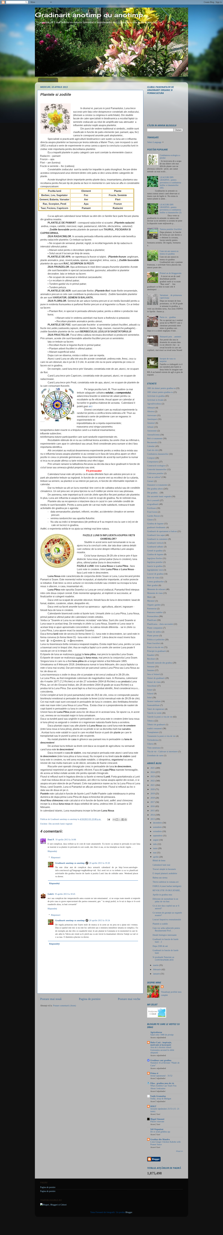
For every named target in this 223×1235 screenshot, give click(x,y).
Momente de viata (154, 593)
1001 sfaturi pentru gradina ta (160, 392)
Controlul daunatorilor (156, 469)
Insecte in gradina (154, 566)
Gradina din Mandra (160, 1139)
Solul (149, 697)
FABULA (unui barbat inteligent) (167, 886)
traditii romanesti (154, 728)
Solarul (150, 693)
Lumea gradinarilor (155, 581)
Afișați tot (179, 1151)
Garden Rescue (153, 516)
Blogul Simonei (157, 1119)
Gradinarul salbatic (155, 546)
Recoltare (151, 659)
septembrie (158, 835)
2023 (152, 776)
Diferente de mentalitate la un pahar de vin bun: (165, 900)
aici (90, 406)
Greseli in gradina (154, 550)
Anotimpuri (152, 419)
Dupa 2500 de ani (160, 946)
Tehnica (150, 720)
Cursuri (150, 481)
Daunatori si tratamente (157, 485)
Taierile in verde (154, 713)
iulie (155, 844)
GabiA (51, 894)
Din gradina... (153, 492)
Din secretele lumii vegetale (60, 824)
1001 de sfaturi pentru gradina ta (161, 388)
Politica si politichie (155, 639)
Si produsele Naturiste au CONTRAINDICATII (163, 958)
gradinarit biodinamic (156, 527)
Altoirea (150, 411)
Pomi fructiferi (153, 643)
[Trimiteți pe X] (119, 819)
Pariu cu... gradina (168, 317)
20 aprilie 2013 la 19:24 (99, 920)
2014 (152, 815)
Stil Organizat (156, 1129)
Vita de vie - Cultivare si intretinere (162, 751)
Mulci (149, 597)
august (156, 840)
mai (155, 852)
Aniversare (151, 415)
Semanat (150, 666)
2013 (152, 819)
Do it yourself (153, 500)
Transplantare (153, 732)
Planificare (151, 620)
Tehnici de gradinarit (156, 724)
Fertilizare (151, 508)
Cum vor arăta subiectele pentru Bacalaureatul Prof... (166, 929)
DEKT (153, 1106)
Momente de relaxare (156, 589)
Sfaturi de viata (153, 682)
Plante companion (154, 628)
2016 (152, 806)
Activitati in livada (155, 400)
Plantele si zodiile (160, 924)
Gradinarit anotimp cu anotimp (89, 15)
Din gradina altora (155, 488)
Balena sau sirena (160, 877)
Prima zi (154, 1073)
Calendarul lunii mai (161, 865)
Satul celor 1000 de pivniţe (162, 1035)
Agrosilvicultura (154, 403)
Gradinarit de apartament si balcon (162, 531)
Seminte (150, 670)
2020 (152, 789)
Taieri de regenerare (155, 709)
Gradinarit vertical (155, 543)
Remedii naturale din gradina (159, 663)
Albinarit (151, 407)
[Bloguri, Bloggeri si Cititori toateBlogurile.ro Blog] (53, 1204)
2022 (152, 780)
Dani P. (51, 839)
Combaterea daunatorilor (157, 454)
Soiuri (149, 690)
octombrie (157, 831)
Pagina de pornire (48, 80)
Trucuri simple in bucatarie (164, 869)
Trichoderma (152, 740)
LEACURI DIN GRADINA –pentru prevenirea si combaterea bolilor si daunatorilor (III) (170, 182)
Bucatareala (152, 442)
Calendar (151, 446)
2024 (152, 772)
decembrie (157, 822)
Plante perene (153, 635)
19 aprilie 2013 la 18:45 (65, 894)
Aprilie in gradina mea (162, 894)
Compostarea (152, 461)
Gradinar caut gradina (160, 1060)
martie (156, 965)
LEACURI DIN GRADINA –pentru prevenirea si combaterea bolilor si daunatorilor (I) (170, 208)
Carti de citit (152, 450)
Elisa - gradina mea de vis (162, 1083)
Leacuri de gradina (155, 574)
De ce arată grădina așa (160, 1132)
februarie (157, 969)
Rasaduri (151, 655)
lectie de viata (153, 577)
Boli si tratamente (154, 438)
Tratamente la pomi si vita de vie (161, 736)
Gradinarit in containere (157, 539)
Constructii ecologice (156, 465)
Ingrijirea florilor (154, 558)
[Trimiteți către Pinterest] (125, 819)
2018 (152, 798)
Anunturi (151, 423)
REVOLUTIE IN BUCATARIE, (167, 890)
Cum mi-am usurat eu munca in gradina (169, 252)
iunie (155, 848)
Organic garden (153, 605)
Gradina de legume (155, 523)
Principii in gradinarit (156, 651)
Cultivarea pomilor (155, 473)
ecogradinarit (152, 504)
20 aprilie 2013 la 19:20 (99, 863)
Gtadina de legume (155, 554)
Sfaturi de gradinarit (156, 678)
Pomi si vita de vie (155, 647)
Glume (150, 519)
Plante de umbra (154, 632)
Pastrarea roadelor (155, 612)
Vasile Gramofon (158, 1096)
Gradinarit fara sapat (156, 535)
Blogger (128, 1212)
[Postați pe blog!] (116, 819)
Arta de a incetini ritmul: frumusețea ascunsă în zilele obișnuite (162, 1050)
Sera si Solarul (153, 674)
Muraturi (151, 601)
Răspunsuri (55, 857)
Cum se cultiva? (154, 477)
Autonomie (152, 430)
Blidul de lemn (159, 860)
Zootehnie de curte (155, 755)
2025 (152, 768)
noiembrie (157, 827)
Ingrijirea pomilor (155, 562)
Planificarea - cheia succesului (160, 624)
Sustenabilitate (153, 705)
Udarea (150, 744)
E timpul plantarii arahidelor (165, 873)
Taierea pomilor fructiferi (171, 229)
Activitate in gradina (156, 396)
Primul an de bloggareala (170, 273)
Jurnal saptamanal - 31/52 (161, 1076)
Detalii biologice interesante (165, 935)
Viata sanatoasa (153, 747)
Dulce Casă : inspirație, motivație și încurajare (161, 1043)
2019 (152, 793)
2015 (152, 810)
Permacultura (153, 616)
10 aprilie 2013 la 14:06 (65, 839)
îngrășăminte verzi (155, 570)
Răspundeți (52, 851)
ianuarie (156, 973)
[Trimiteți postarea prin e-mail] (108, 819)
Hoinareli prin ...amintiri (170, 336)
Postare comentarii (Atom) (64, 1005)
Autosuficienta (153, 434)
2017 (152, 802)
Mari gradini (152, 585)
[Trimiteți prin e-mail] (114, 819)
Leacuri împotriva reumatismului (167, 919)
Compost (151, 458)
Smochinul (151, 686)
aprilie (156, 857)
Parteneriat (151, 608)
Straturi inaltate (153, 701)
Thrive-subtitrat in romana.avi (166, 882)
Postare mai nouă (50, 999)
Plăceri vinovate (157, 1121)
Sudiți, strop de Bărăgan (160, 1099)
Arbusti (150, 427)
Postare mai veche (129, 999)
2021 (152, 785)
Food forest (152, 512)
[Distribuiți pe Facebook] (122, 819)
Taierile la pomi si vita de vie (159, 717)
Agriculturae (156, 1032)
